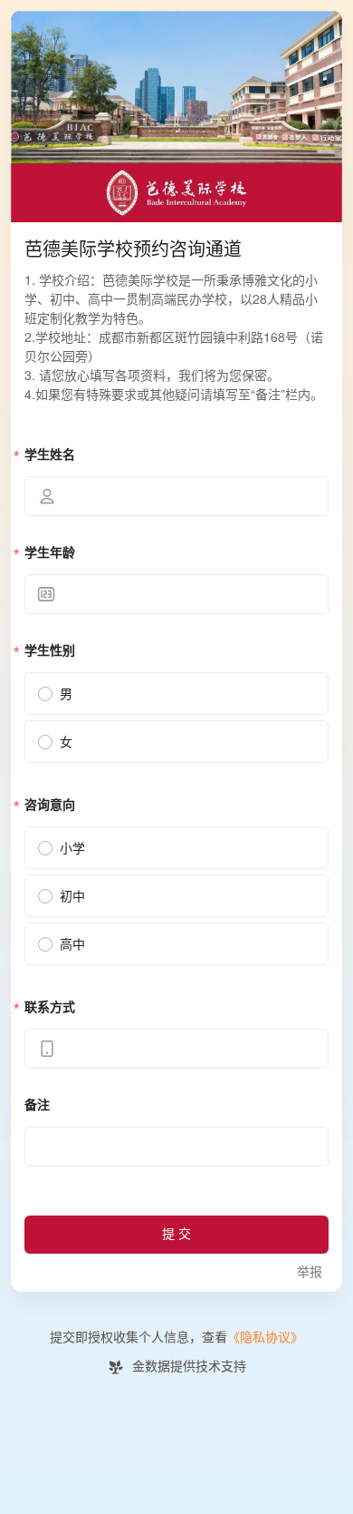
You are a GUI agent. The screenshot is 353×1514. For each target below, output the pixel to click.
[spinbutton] (176, 594)
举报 (309, 1272)
